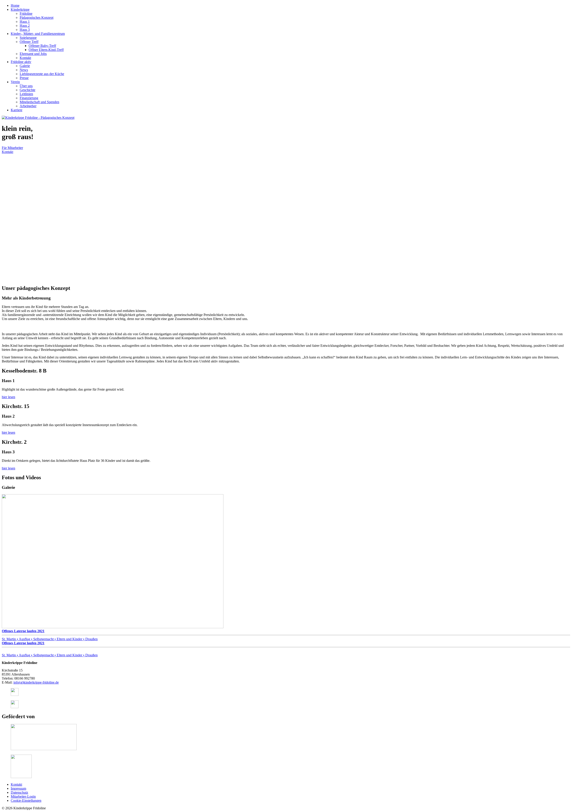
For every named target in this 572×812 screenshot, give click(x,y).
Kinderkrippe (20, 9)
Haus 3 (25, 29)
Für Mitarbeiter (12, 148)
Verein (15, 82)
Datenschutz (19, 792)
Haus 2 (25, 25)
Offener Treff (29, 42)
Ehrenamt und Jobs (33, 54)
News (24, 70)
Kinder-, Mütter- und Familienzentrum (38, 34)
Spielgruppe (28, 38)
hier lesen (8, 397)
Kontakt (25, 58)
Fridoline (26, 13)
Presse (24, 78)
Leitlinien (26, 94)
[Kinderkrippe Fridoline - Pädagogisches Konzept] (38, 117)
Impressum (18, 788)
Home (15, 5)
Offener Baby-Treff (42, 46)
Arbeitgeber (28, 106)
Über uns (26, 86)
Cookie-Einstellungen (26, 800)
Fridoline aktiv (21, 62)
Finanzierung (29, 98)
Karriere (16, 110)
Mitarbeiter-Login (23, 796)
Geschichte (27, 90)
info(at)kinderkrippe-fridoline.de (36, 682)
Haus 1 (25, 21)
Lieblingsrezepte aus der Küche (42, 74)
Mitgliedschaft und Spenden (39, 102)
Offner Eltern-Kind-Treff (46, 50)
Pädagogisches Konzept (36, 17)
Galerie (25, 66)
